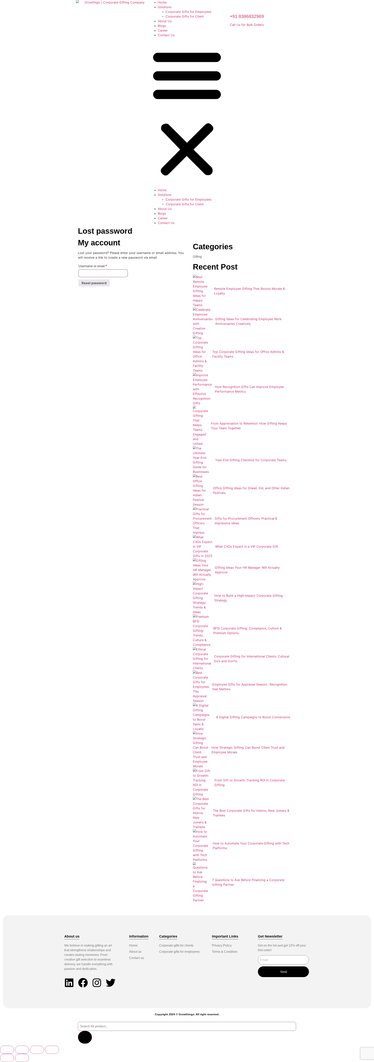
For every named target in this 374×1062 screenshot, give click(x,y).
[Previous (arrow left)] (7, 1058)
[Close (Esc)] (52, 1050)
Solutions (164, 7)
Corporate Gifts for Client (185, 16)
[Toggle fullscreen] (22, 1050)
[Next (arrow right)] (22, 1058)
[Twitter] (111, 983)
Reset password (94, 283)
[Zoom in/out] (7, 1050)
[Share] (37, 1050)
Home (162, 2)
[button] (187, 112)
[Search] (85, 1037)
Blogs (162, 26)
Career (163, 30)
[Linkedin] (69, 983)
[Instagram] (97, 983)
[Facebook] (83, 983)
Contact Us (166, 35)
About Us (165, 21)
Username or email (99, 265)
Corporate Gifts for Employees (188, 12)
